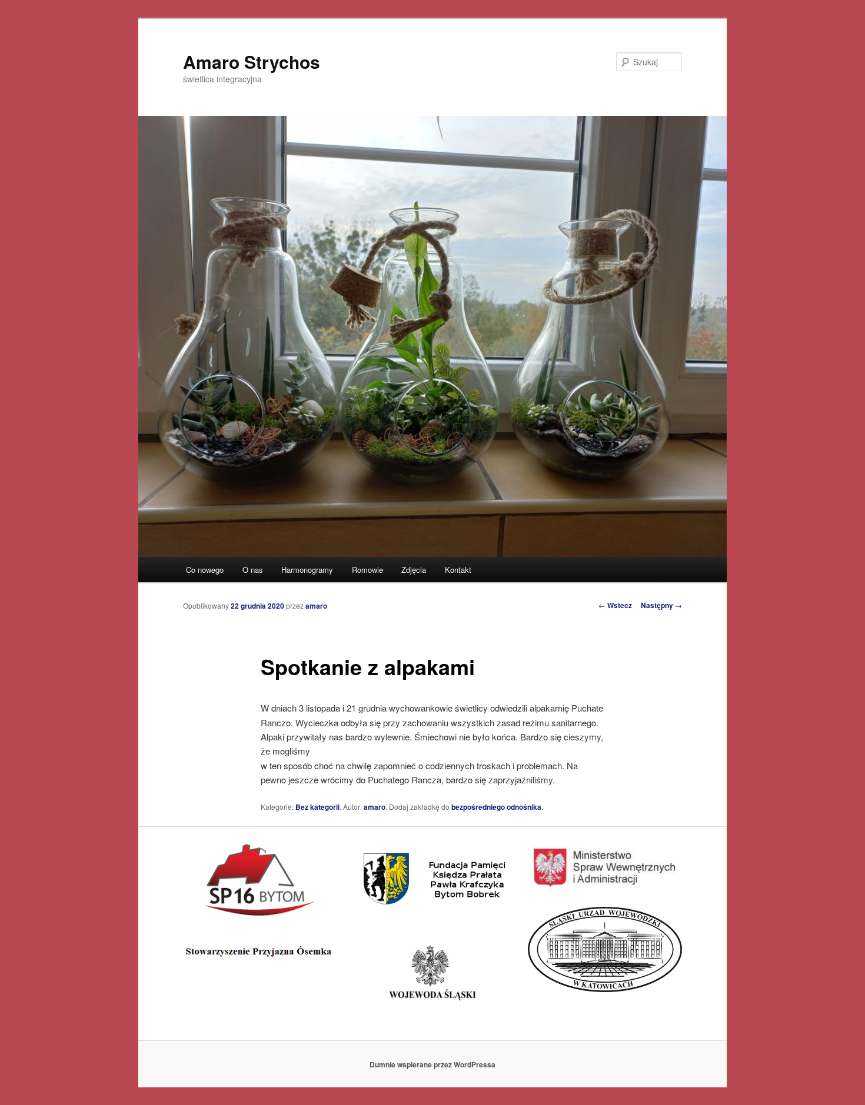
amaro (316, 605)
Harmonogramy (307, 569)
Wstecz (615, 605)
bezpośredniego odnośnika (496, 807)
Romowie (367, 569)
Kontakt (458, 569)
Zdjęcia (413, 569)
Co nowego (205, 569)
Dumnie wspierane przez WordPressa (432, 1064)
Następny (661, 605)
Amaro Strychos (251, 61)
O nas (252, 569)
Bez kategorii (317, 807)
